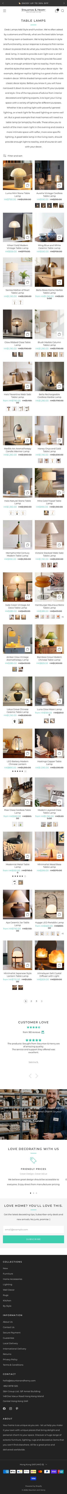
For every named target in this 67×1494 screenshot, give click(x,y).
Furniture (8, 1273)
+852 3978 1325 (10, 1386)
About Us (8, 1322)
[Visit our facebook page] (4, 1408)
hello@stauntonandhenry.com (19, 1380)
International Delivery (14, 1348)
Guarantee (8, 1338)
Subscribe (33, 1239)
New (5, 1268)
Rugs (5, 1295)
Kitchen (7, 1300)
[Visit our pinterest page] (17, 1408)
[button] (31, 1076)
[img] (33, 1027)
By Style (7, 1306)
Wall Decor (8, 1289)
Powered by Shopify (33, 1486)
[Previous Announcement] (3, 3)
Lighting (7, 1284)
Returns (7, 1354)
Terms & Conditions (13, 1364)
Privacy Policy (10, 1359)
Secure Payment (11, 1332)
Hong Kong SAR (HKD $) (32, 1464)
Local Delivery (10, 1343)
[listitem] (33, 3)
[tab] (30, 1193)
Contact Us (8, 1327)
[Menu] (4, 10)
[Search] (62, 10)
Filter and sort (15, 155)
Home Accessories (12, 1279)
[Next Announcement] (64, 3)
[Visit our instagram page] (10, 1408)
